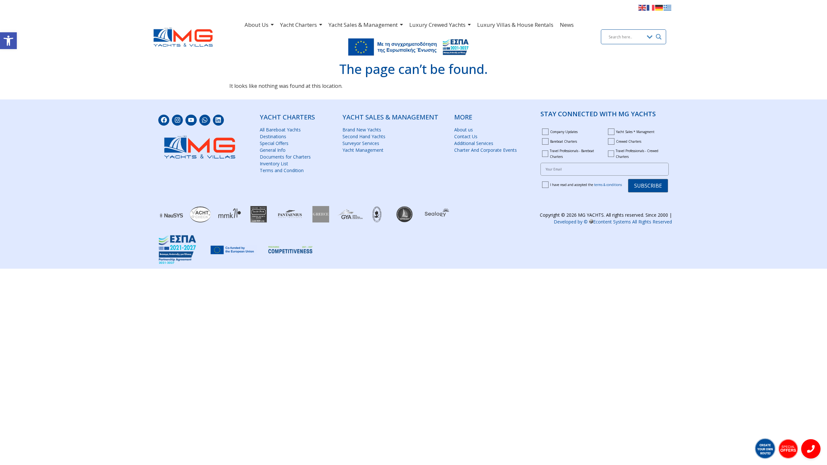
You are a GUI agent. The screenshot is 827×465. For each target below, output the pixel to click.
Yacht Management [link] (362, 150)
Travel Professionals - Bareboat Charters (572, 154)
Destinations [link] (273, 136)
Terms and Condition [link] (282, 170)
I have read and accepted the (586, 184)
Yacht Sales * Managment (635, 131)
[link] (8, 40)
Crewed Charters (628, 141)
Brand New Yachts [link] (361, 130)
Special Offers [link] (274, 143)
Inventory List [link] (274, 163)
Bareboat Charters (563, 141)
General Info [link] (273, 150)
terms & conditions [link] (608, 184)
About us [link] (463, 130)
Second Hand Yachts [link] (363, 136)
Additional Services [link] (473, 143)
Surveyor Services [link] (360, 143)
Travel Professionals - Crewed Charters (637, 154)
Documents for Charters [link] (285, 157)
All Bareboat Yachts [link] (280, 130)
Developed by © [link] (613, 222)
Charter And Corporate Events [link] (485, 150)
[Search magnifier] (658, 36)
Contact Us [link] (465, 136)
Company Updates (564, 131)
